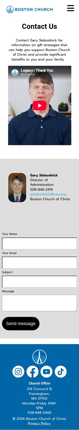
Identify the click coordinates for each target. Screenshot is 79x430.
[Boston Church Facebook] (32, 372)
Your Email (9, 253)
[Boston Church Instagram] (18, 372)
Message (8, 291)
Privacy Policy (39, 423)
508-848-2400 (39, 412)
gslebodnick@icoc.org (48, 194)
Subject (7, 272)
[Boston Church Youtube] (46, 372)
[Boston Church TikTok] (61, 372)
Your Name (9, 234)
